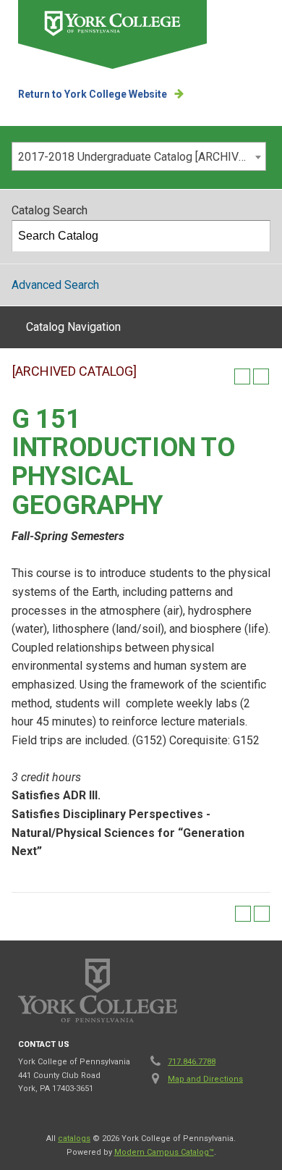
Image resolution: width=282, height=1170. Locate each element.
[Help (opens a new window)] (261, 376)
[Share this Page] (223, 376)
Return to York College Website (92, 94)
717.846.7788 (191, 1061)
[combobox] (139, 156)
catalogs (74, 1138)
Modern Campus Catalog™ (164, 1152)
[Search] (255, 236)
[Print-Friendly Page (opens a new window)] (242, 376)
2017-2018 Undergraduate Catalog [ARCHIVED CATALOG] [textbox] (141, 157)
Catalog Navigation (73, 327)
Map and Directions (205, 1079)
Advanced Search (55, 285)
